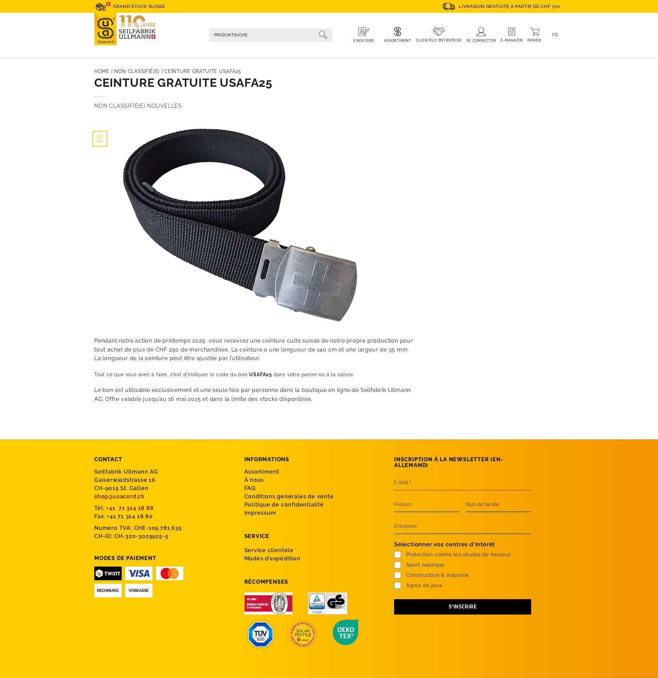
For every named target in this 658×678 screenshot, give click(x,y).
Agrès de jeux (424, 585)
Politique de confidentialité (284, 504)
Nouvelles (164, 106)
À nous (254, 480)
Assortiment (262, 471)
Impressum (260, 513)
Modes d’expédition (272, 558)
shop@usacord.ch (119, 496)
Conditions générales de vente (289, 496)
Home (102, 71)
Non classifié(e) (137, 71)
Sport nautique (425, 565)
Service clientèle (269, 550)
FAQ (250, 488)
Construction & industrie (437, 575)
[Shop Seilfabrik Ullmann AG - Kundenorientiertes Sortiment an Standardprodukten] (128, 30)
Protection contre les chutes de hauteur (458, 554)
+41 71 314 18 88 (130, 508)
